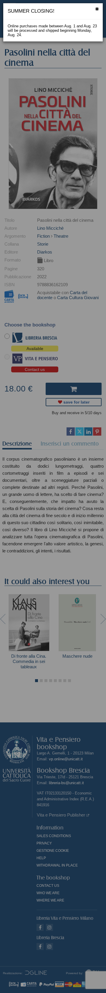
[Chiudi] (97, 9)
